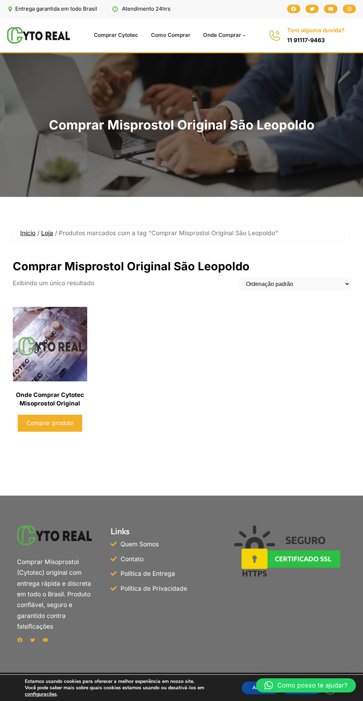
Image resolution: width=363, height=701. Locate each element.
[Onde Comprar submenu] (244, 35)
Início (27, 233)
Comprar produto (50, 422)
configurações (41, 694)
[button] (306, 685)
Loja (47, 233)
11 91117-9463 (306, 40)
